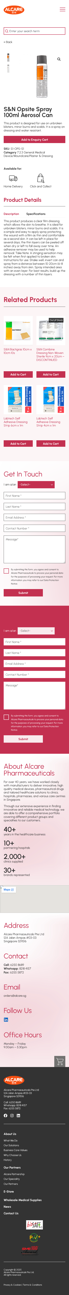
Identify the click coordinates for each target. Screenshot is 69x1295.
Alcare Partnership (14, 1174)
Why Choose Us (12, 1155)
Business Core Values (15, 1150)
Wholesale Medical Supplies (23, 1200)
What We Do (10, 1140)
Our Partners (12, 1167)
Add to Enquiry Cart (34, 139)
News (7, 1206)
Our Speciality (12, 1179)
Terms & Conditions (32, 1284)
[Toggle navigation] (64, 10)
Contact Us (11, 1213)
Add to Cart (18, 374)
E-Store (9, 1191)
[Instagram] (12, 1115)
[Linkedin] (18, 1115)
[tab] (11, 214)
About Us (10, 1134)
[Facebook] (5, 1115)
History (8, 1160)
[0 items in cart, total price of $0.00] (60, 1061)
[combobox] (34, 31)
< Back (8, 42)
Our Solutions (11, 1145)
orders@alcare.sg (15, 995)
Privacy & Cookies (12, 1284)
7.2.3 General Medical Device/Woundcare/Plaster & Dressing (28, 154)
